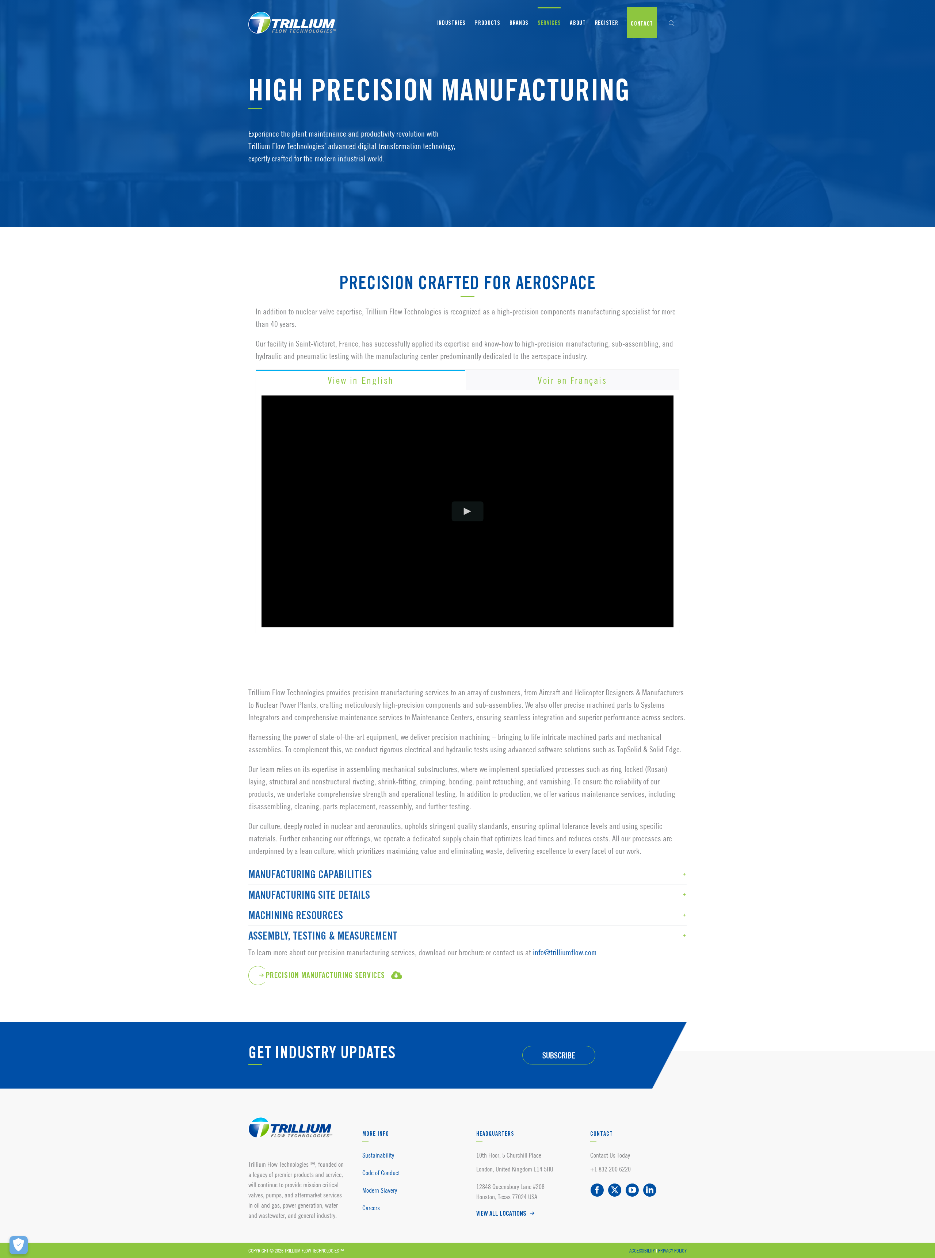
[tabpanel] (467, 511)
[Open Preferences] (18, 1245)
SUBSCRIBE (558, 1055)
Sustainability (378, 1155)
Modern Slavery (379, 1190)
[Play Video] (468, 511)
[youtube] (632, 1190)
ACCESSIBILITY (642, 1250)
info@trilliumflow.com (565, 952)
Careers (371, 1208)
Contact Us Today (610, 1155)
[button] (672, 22)
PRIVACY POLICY (672, 1250)
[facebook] (597, 1190)
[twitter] (615, 1190)
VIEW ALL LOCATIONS (501, 1214)
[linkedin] (650, 1190)
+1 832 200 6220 (610, 1169)
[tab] (360, 380)
